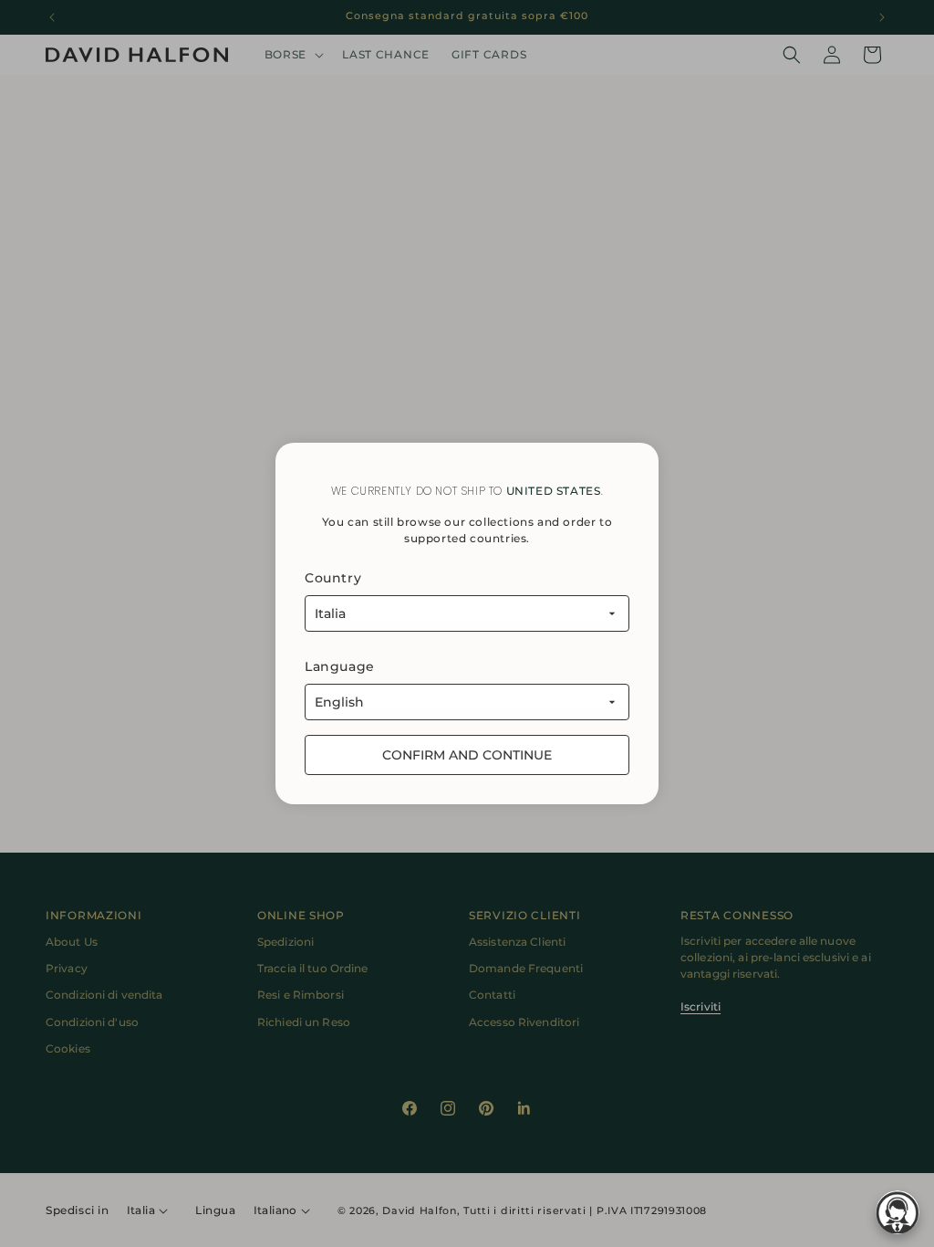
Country (333, 578)
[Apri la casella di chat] (897, 1212)
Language (340, 666)
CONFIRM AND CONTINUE (467, 755)
